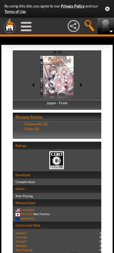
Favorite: (21, 237)
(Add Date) (27, 218)
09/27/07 (26, 214)
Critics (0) (31, 129)
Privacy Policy (73, 6)
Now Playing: (24, 250)
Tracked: (21, 241)
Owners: (21, 233)
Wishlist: (21, 245)
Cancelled (27, 210)
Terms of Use (15, 11)
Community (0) (36, 124)
